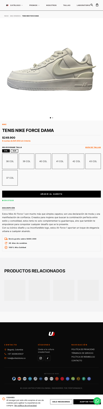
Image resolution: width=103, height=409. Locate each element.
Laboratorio (83, 5)
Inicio (6, 16)
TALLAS (66, 5)
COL (6, 151)
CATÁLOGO (16, 5)
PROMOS (34, 5)
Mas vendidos (15, 16)
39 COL (26, 161)
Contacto (76, 360)
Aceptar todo (87, 402)
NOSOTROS (51, 5)
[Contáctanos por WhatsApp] (97, 401)
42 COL (76, 161)
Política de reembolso (83, 357)
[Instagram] (40, 358)
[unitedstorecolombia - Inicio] (7, 5)
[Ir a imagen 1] (50, 117)
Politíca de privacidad (83, 349)
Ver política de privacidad (25, 405)
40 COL (43, 161)
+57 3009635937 (15, 354)
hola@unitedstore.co (16, 358)
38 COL (10, 161)
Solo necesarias (61, 402)
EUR (14, 151)
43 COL (93, 161)
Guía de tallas (93, 147)
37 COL (10, 177)
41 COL (60, 161)
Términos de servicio (82, 353)
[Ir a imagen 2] (52, 117)
